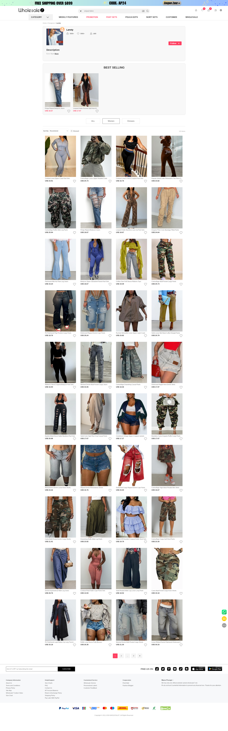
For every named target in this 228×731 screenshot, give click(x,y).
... (127, 656)
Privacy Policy (10, 688)
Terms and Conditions (13, 685)
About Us (9, 683)
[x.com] (163, 669)
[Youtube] (175, 669)
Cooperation (127, 680)
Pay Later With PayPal (52, 698)
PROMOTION (92, 17)
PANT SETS (111, 17)
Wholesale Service (90, 683)
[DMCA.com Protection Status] (165, 708)
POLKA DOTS (131, 17)
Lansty (58, 23)
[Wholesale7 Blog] (186, 669)
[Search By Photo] (143, 11)
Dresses (130, 121)
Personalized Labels (90, 685)
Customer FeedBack (90, 688)
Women (111, 121)
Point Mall (126, 683)
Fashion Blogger (128, 685)
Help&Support (49, 680)
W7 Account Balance (51, 690)
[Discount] (71, 131)
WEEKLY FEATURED (68, 17)
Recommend (54, 131)
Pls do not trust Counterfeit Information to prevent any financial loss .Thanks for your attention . (192, 685)
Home (45, 23)
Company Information (13, 680)
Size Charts (48, 683)
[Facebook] (157, 669)
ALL (93, 121)
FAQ (46, 685)
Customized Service (90, 680)
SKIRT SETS (152, 17)
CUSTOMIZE (171, 17)
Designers (51, 23)
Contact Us (48, 688)
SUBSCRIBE (66, 669)
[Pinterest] (169, 669)
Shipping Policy (50, 695)
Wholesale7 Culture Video (14, 693)
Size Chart (9, 695)
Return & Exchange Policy (53, 693)
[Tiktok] (181, 669)
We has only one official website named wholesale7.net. (180, 683)
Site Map (9, 690)
